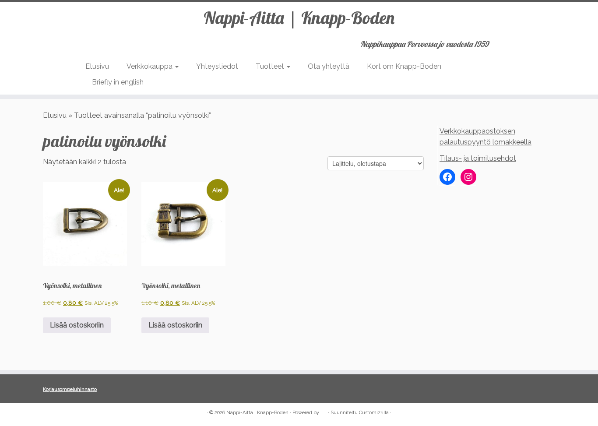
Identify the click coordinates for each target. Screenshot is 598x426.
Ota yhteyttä (328, 66)
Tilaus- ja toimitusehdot (478, 158)
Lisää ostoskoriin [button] (77, 325)
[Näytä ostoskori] (508, 41)
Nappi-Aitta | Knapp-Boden (299, 17)
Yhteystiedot (217, 66)
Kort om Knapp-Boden (404, 66)
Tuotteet (271, 66)
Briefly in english (118, 82)
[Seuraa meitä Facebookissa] (49, 413)
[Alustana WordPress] (323, 411)
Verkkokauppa (150, 66)
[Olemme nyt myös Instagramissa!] (61, 413)
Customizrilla (374, 412)
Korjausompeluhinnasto (70, 389)
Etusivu (97, 66)
